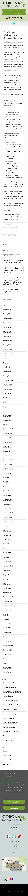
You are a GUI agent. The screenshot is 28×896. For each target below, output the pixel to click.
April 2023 (6, 323)
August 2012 (7, 575)
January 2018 (7, 424)
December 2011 (8, 597)
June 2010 (6, 659)
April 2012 (6, 583)
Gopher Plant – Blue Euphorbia (11, 291)
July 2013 (6, 544)
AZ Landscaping (8, 696)
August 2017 (7, 446)
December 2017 (8, 429)
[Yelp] (19, 836)
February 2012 (7, 592)
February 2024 (7, 318)
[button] (14, 23)
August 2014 (7, 539)
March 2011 (7, 628)
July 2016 (6, 477)
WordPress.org (7, 764)
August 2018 (7, 393)
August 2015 (7, 526)
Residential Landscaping (11, 731)
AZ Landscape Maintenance (12, 691)
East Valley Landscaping (11, 709)
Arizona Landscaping (9, 687)
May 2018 (6, 407)
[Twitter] (14, 836)
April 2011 (6, 623)
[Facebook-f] (8, 836)
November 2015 (8, 513)
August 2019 (7, 358)
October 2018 (7, 385)
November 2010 (8, 645)
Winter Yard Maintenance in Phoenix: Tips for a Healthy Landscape (13, 270)
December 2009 (8, 672)
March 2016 (7, 495)
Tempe (12, 779)
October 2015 (7, 517)
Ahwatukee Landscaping (11, 683)
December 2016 (8, 455)
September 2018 (8, 389)
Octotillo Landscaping (10, 722)
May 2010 (6, 663)
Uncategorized (7, 740)
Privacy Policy (14, 831)
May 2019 (6, 362)
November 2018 (8, 380)
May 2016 (6, 486)
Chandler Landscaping (10, 700)
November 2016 (8, 460)
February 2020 (7, 340)
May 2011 (6, 619)
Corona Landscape (7, 224)
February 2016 (7, 499)
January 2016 (7, 504)
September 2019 (8, 354)
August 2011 (7, 610)
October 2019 (7, 349)
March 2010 (7, 667)
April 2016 (6, 491)
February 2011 (7, 632)
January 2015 (7, 530)
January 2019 (7, 376)
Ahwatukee (12, 782)
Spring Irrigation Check (12, 255)
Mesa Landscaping (9, 718)
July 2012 (6, 579)
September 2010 (8, 650)
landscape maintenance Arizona (12, 217)
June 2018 (6, 402)
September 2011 (8, 606)
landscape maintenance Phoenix (10, 232)
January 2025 (7, 314)
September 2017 (8, 442)
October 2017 (7, 438)
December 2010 (8, 641)
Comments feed (8, 760)
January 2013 (7, 557)
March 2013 (7, 553)
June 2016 (6, 482)
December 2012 (8, 561)
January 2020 (7, 345)
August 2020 (7, 336)
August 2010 (7, 654)
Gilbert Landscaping (9, 714)
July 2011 (6, 614)
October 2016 (7, 464)
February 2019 (7, 371)
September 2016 (8, 469)
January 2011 (7, 637)
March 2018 (7, 415)
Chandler (19, 779)
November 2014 (8, 535)
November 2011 (8, 601)
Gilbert (5, 782)
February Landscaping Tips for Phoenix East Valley (13, 261)
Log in (5, 751)
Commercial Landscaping (11, 705)
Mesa (7, 779)
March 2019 (7, 367)
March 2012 (7, 588)
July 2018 (6, 398)
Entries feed (7, 755)
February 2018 (7, 420)
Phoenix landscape (9, 727)
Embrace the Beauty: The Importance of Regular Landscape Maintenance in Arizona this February (13, 281)
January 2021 (7, 331)
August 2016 (7, 473)
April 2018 (6, 411)
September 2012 (8, 570)
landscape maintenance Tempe (9, 235)
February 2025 (7, 309)
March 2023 (7, 327)
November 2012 (8, 566)
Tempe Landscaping (9, 736)
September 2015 (8, 522)
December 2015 (8, 508)
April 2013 (6, 548)
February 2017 (7, 451)
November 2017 (8, 433)
